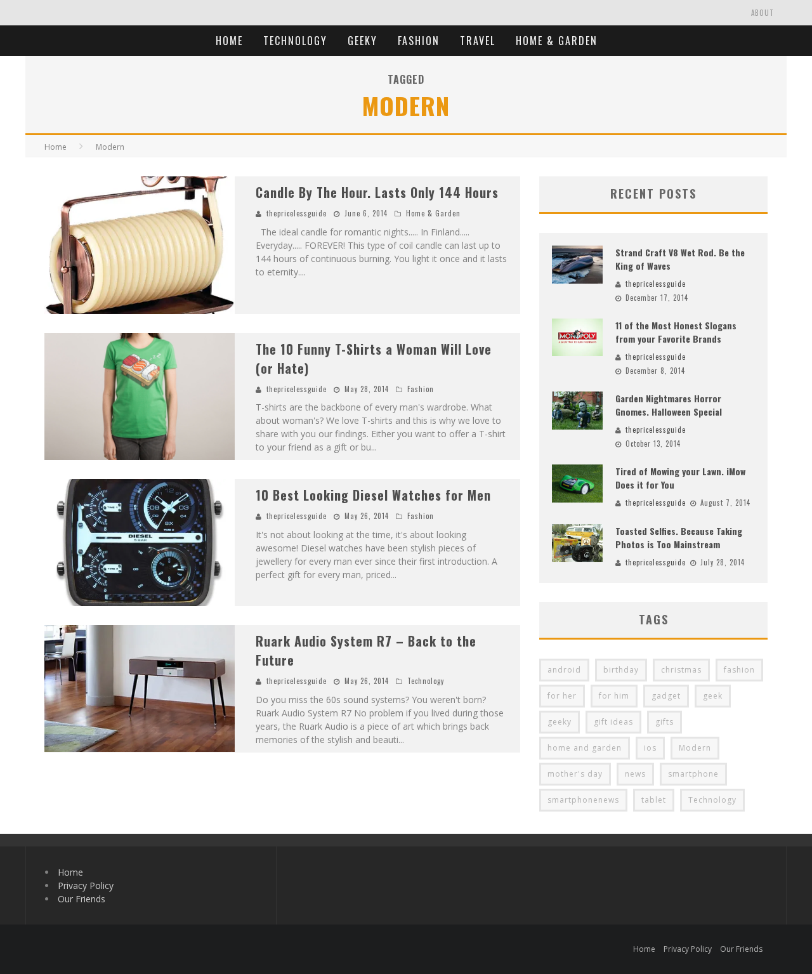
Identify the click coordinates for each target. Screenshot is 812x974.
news (635, 773)
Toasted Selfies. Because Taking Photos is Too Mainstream (678, 537)
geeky (559, 721)
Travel (477, 40)
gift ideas (613, 721)
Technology (295, 40)
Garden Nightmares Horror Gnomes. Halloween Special (668, 405)
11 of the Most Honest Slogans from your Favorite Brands (676, 332)
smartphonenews (583, 799)
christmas (681, 669)
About (762, 13)
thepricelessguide (296, 213)
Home (229, 40)
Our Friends (81, 899)
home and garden (584, 747)
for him (614, 695)
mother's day (575, 773)
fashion (739, 669)
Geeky (362, 40)
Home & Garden (557, 40)
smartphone (693, 773)
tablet (653, 799)
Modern (695, 747)
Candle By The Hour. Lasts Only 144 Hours (377, 192)
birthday (621, 669)
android (564, 669)
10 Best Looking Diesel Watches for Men (373, 494)
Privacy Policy (86, 885)
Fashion (419, 40)
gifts (664, 721)
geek (713, 695)
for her (562, 695)
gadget (666, 695)
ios (650, 747)
